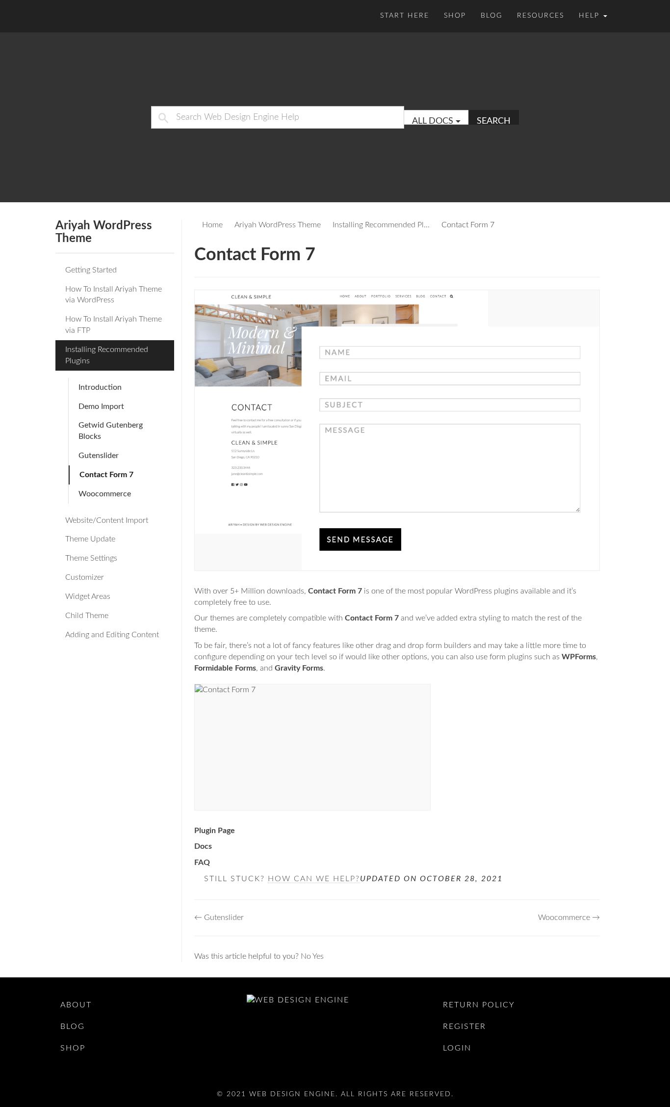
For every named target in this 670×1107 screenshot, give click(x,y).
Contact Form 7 (106, 475)
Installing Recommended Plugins (106, 355)
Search (494, 121)
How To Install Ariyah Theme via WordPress (113, 294)
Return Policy (479, 1005)
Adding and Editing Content (112, 635)
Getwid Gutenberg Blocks (110, 430)
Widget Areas (87, 596)
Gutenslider (98, 455)
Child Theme (86, 616)
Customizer (84, 577)
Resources (540, 15)
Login (457, 1048)
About (76, 1005)
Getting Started (91, 270)
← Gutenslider (219, 917)
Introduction (100, 387)
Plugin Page (214, 831)
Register (464, 1026)
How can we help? (314, 879)
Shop (455, 15)
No (306, 956)
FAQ (202, 862)
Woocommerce (104, 494)
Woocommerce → (569, 917)
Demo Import (101, 406)
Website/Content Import (106, 520)
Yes (318, 956)
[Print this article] (597, 251)
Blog (491, 15)
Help (590, 15)
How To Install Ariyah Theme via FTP (113, 324)
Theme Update (90, 539)
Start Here (404, 15)
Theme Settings (91, 558)
